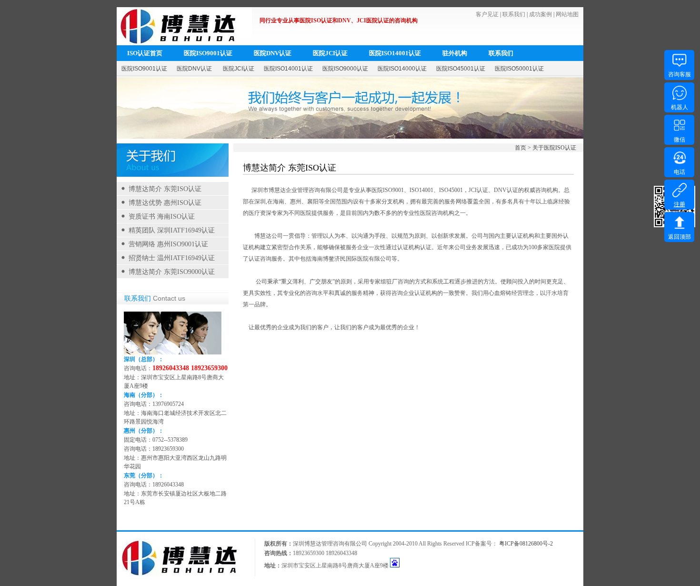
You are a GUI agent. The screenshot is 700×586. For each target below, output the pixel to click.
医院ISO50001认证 (519, 68)
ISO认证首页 (144, 53)
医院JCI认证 (330, 53)
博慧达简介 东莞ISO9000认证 (172, 271)
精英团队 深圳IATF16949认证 (172, 230)
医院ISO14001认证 (395, 53)
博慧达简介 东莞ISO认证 (165, 188)
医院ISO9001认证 (208, 53)
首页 (520, 147)
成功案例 (540, 14)
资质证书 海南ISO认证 (162, 216)
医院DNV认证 (272, 53)
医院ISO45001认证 (460, 68)
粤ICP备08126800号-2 (526, 543)
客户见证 (487, 14)
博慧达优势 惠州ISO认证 (165, 202)
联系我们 (513, 14)
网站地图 (567, 14)
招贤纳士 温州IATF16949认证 (172, 258)
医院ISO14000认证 (402, 68)
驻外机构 (454, 53)
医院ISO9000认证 (345, 68)
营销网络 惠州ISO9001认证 (168, 244)
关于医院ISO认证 (554, 147)
